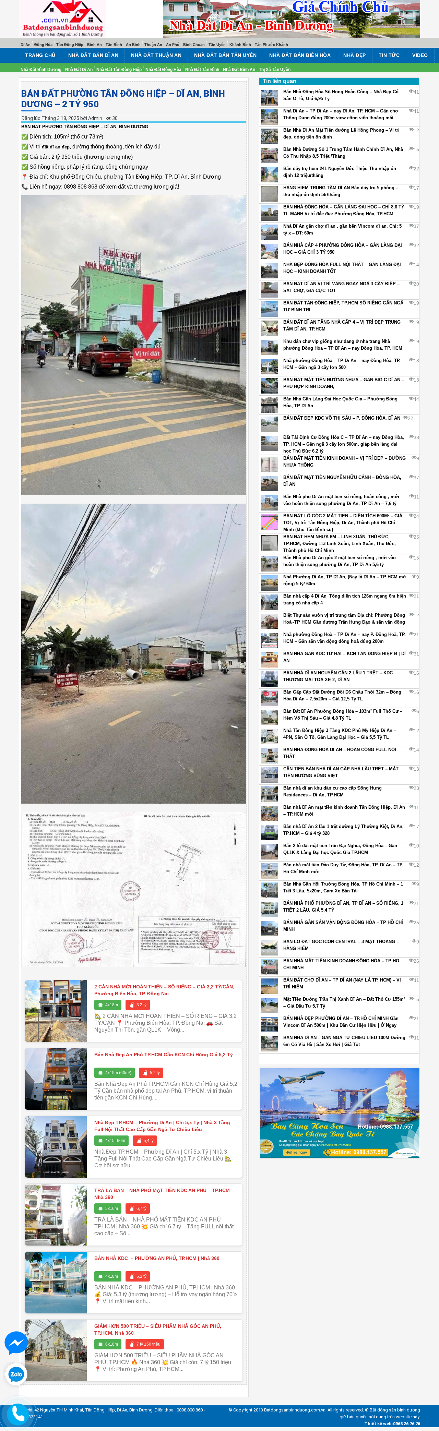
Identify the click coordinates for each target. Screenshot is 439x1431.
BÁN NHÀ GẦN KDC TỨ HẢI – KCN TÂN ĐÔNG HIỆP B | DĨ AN (344, 657)
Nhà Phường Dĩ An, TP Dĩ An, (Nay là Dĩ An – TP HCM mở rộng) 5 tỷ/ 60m (344, 580)
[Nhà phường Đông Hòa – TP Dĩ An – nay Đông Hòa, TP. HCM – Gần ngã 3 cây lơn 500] (269, 366)
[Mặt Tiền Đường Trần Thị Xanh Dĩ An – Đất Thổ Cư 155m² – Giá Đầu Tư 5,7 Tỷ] (269, 1005)
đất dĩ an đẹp (56, 146)
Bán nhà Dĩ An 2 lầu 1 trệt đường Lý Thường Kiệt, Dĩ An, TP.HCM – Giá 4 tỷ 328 (343, 830)
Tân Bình (114, 45)
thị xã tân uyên (274, 69)
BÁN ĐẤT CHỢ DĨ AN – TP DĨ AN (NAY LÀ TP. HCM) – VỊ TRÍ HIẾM (342, 983)
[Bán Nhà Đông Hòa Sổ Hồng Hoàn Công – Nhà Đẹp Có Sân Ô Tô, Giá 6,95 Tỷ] (269, 97)
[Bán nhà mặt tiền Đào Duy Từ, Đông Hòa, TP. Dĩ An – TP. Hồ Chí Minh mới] (269, 871)
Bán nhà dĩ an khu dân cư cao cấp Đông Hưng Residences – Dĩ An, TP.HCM (332, 791)
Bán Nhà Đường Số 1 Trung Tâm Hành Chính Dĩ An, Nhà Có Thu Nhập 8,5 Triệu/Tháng (343, 153)
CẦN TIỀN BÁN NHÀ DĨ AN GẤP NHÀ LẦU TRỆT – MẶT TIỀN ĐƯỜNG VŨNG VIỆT (341, 772)
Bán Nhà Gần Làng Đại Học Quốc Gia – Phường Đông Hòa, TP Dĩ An (340, 402)
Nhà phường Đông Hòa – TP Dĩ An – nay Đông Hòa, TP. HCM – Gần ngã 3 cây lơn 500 (342, 364)
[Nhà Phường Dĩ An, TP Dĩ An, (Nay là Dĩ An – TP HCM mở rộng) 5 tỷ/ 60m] (269, 583)
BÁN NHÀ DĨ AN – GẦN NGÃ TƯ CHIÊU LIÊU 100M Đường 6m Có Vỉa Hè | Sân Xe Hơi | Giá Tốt (344, 1041)
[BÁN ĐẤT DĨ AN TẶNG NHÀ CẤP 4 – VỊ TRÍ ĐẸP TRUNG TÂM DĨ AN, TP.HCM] (269, 328)
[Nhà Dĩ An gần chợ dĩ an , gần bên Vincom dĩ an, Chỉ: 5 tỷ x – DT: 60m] (269, 232)
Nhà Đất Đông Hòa (163, 69)
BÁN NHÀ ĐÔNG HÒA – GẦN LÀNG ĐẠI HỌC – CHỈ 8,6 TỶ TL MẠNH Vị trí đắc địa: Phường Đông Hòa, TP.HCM (343, 210)
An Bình (133, 45)
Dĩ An (26, 45)
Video (420, 55)
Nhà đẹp (354, 55)
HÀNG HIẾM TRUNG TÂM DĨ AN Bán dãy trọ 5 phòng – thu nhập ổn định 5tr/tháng (340, 191)
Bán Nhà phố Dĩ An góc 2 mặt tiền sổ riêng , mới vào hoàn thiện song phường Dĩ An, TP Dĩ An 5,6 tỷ (339, 561)
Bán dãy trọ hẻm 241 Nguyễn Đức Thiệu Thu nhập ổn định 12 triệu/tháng (339, 172)
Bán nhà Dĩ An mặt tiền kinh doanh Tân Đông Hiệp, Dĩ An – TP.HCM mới (344, 811)
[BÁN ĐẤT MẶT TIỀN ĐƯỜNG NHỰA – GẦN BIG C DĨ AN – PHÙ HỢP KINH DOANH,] (269, 385)
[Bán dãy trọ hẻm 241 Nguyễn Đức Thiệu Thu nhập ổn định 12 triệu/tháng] (269, 174)
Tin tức (389, 55)
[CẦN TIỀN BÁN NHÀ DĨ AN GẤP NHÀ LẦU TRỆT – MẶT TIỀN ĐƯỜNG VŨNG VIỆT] (269, 775)
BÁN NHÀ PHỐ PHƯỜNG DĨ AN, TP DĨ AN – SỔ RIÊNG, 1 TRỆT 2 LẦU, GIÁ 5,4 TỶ (343, 907)
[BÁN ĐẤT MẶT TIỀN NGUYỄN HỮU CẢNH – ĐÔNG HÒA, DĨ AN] (269, 483)
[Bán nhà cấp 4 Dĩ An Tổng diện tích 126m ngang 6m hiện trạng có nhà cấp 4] (269, 602)
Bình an (94, 45)
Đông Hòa (43, 45)
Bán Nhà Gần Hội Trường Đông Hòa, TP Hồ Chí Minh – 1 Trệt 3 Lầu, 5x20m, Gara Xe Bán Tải (343, 887)
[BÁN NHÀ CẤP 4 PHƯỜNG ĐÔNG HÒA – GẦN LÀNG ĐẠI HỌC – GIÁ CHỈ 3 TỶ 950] (269, 251)
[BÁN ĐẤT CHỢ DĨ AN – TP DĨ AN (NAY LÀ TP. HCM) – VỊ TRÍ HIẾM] (269, 986)
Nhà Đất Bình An (239, 69)
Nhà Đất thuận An (156, 55)
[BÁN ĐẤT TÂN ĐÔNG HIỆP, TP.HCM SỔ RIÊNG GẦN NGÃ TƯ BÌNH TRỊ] (269, 309)
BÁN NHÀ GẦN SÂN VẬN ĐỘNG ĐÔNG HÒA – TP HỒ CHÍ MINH (343, 926)
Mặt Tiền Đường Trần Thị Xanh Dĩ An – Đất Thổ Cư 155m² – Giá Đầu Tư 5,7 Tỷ (344, 1003)
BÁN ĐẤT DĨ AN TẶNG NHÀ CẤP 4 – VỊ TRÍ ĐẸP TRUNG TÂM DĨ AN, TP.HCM (342, 326)
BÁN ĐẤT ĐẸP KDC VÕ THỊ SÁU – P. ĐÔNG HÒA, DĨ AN (341, 418)
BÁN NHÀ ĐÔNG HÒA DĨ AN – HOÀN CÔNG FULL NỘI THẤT (339, 753)
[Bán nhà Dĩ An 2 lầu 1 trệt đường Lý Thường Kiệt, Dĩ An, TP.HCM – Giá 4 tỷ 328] (269, 832)
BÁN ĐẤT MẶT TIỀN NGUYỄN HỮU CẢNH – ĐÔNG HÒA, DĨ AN (342, 481)
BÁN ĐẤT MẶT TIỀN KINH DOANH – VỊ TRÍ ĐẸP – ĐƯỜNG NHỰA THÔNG (344, 462)
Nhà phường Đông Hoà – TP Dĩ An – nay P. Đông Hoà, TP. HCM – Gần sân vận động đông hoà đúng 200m (344, 638)
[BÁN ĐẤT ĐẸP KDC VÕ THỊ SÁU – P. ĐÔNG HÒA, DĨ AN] (269, 424)
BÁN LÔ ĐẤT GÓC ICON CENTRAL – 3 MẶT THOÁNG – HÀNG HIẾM (341, 945)
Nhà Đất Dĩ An (79, 69)
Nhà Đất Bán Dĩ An (93, 55)
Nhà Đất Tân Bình (202, 69)
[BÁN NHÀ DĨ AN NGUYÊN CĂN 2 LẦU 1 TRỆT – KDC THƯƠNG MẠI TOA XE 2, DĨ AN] (269, 679)
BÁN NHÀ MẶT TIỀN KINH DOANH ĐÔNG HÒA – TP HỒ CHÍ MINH (341, 964)
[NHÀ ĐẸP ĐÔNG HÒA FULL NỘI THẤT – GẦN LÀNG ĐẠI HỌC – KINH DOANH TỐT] (269, 270)
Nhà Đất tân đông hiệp (119, 69)
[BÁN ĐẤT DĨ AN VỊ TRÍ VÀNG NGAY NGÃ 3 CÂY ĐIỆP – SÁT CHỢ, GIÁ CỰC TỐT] (269, 289)
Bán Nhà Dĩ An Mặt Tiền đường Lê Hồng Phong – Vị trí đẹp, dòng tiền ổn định (341, 134)
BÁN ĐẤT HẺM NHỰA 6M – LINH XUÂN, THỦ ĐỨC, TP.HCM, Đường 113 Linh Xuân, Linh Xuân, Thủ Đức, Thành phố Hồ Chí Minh (339, 543)
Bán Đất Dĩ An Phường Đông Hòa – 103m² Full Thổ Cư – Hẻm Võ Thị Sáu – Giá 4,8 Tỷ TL (342, 715)
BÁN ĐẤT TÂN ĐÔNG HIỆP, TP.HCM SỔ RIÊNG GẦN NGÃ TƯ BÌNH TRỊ (343, 306)
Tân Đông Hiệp (69, 45)
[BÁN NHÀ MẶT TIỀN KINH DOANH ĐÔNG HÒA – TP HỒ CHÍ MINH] (269, 967)
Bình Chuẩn (194, 45)
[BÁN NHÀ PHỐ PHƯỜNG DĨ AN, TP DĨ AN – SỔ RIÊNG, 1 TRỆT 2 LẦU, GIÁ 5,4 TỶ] (269, 909)
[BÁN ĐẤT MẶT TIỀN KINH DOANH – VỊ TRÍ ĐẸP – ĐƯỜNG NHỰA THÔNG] (269, 464)
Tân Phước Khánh (271, 45)
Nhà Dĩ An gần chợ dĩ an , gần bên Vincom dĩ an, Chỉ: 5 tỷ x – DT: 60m (342, 230)
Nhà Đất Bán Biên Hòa (300, 55)
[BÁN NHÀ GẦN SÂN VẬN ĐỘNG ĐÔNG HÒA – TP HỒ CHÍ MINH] (269, 928)
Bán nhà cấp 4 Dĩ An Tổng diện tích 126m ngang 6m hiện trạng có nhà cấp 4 (344, 599)
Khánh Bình (240, 45)
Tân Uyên (217, 45)
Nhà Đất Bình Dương (41, 69)
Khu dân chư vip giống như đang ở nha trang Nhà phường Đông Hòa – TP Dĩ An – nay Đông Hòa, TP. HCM (342, 345)
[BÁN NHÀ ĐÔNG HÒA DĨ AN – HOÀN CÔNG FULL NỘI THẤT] (269, 755)
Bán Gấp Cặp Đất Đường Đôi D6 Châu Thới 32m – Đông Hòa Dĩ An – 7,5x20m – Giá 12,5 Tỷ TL (342, 695)
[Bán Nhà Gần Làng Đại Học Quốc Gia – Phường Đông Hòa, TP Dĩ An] (269, 405)
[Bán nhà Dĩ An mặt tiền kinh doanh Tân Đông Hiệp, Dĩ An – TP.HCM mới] (269, 813)
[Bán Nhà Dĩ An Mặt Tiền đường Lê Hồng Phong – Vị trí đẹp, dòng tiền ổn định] (269, 136)
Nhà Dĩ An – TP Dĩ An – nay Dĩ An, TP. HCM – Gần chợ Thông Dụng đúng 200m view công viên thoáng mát (340, 114)
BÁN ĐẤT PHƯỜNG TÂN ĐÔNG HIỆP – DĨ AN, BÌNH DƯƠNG (84, 126)
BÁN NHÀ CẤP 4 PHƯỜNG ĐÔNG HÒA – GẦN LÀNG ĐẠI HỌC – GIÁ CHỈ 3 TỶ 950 (342, 249)
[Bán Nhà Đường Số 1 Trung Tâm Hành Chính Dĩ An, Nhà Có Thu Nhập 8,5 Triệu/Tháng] (269, 155)
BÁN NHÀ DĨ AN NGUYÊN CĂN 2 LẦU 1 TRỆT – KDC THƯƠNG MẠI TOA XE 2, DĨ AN (338, 676)
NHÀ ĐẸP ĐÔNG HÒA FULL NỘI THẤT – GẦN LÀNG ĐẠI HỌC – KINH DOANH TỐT (342, 268)
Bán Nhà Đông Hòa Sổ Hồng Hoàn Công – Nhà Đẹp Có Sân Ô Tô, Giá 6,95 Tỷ (341, 95)
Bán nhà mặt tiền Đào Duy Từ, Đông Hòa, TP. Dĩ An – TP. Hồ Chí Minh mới (343, 868)
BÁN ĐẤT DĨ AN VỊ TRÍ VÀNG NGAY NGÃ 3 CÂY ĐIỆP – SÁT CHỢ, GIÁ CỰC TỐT (341, 287)
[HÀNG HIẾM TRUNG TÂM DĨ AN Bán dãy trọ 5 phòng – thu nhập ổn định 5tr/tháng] (269, 193)
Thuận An (153, 45)
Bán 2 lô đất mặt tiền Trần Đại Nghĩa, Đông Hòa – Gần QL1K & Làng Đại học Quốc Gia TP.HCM (340, 849)
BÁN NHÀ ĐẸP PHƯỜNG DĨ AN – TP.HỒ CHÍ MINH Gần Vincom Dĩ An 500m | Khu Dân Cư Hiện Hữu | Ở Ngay (341, 1022)
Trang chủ (40, 55)
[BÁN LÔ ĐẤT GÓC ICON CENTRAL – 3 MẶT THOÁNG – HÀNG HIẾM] (269, 947)
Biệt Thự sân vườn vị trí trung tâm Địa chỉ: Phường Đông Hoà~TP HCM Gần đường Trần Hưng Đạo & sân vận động (344, 619)
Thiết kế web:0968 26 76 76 (392, 1423)
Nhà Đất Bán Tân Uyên (225, 55)
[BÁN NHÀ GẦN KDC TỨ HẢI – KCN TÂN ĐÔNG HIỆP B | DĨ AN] (269, 659)
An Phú (172, 45)
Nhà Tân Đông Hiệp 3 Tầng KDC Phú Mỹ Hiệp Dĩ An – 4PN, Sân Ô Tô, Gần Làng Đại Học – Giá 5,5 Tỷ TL (339, 734)
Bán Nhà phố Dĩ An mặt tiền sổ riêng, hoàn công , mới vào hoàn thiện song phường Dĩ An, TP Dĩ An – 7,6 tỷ (341, 500)
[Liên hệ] (18, 1412)
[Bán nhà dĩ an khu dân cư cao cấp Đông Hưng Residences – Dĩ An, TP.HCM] (269, 794)
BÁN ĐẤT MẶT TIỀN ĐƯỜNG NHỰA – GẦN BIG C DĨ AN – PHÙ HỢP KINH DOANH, (343, 383)
